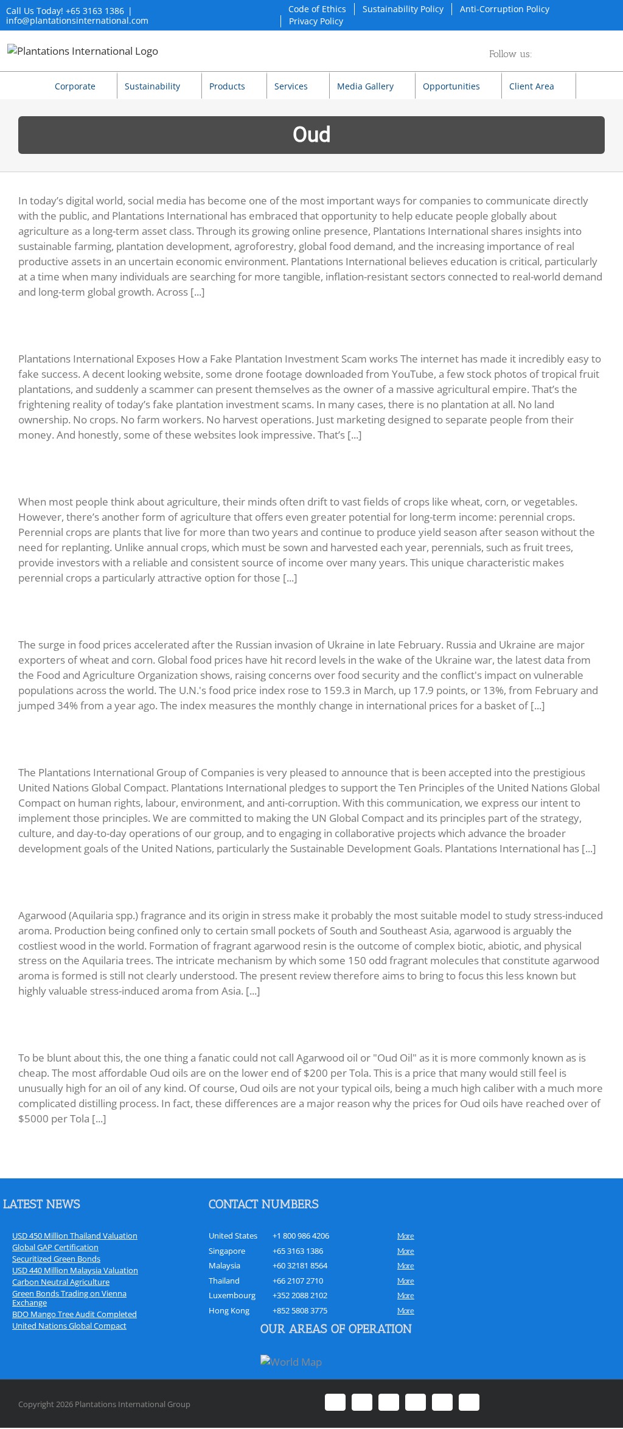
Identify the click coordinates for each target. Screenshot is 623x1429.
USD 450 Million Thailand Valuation (74, 1235)
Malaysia (224, 1265)
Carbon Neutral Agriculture (61, 1281)
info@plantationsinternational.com (77, 20)
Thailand (224, 1280)
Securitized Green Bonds (56, 1258)
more (405, 1235)
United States (233, 1235)
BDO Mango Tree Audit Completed (74, 1314)
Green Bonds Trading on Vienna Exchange (69, 1298)
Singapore (227, 1250)
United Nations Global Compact (69, 1325)
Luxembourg (232, 1295)
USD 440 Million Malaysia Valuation (75, 1270)
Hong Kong (229, 1310)
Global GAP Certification (55, 1247)
